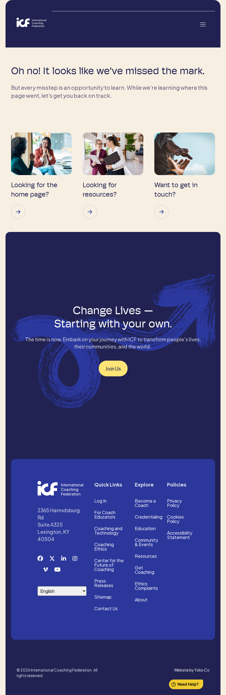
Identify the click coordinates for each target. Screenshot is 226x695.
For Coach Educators (104, 515)
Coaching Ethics (104, 547)
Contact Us (106, 608)
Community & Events (146, 542)
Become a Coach (145, 503)
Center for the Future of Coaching (109, 565)
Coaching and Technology (108, 531)
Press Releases (103, 583)
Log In (100, 501)
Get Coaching (144, 570)
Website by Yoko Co (191, 670)
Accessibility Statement (179, 535)
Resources (146, 556)
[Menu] (202, 24)
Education (145, 528)
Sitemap (103, 597)
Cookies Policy (175, 519)
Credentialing (148, 517)
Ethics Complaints (146, 586)
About (141, 600)
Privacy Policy (174, 503)
